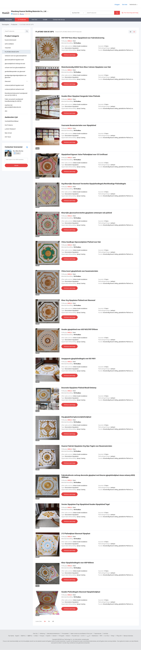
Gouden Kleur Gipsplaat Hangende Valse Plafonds (80, 96)
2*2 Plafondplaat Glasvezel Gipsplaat (75, 534)
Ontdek (45, 19)
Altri (6, 111)
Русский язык (75, 635)
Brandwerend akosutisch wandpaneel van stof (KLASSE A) (16, 94)
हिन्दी (101, 635)
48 (53, 621)
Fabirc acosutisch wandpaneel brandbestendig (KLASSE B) (14, 100)
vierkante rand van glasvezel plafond (15, 56)
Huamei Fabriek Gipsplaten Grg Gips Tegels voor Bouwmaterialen (86, 446)
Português (61, 635)
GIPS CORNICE (9, 44)
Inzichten (105, 633)
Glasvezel (7, 81)
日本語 (36, 635)
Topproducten (97, 633)
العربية (88, 635)
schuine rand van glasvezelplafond (15, 67)
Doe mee (124, 4)
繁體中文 (30, 635)
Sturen (16, 165)
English (17, 635)
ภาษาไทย (106, 635)
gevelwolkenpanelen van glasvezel (15, 71)
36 (49, 621)
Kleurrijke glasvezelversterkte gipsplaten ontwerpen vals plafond (86, 213)
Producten (23, 19)
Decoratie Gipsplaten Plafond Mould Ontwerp (78, 388)
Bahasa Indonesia (128, 635)
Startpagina (8, 19)
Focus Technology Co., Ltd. (68, 639)
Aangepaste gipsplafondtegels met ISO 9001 (78, 359)
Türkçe (112, 635)
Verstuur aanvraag (69, 55)
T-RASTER (8, 48)
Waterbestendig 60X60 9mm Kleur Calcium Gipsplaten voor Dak (86, 67)
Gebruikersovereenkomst (53, 633)
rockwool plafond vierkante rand (14, 89)
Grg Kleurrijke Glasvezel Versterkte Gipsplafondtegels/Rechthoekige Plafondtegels (93, 184)
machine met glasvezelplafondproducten (13, 106)
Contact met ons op (59, 19)
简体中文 (23, 635)
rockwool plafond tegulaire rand (14, 85)
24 (45, 621)
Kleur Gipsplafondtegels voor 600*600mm (77, 563)
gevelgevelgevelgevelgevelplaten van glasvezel (15, 76)
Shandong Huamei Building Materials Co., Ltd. (29, 11)
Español (48, 635)
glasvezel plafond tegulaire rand (14, 60)
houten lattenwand (10, 40)
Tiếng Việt (119, 635)
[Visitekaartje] (27, 147)
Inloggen (117, 4)
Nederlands (95, 635)
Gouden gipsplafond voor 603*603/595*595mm (79, 329)
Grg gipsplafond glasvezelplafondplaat (76, 417)
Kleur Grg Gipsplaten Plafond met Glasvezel (78, 300)
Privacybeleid (65, 633)
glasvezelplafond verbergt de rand (15, 63)
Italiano (68, 635)
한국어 (83, 635)
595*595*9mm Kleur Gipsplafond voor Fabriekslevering (82, 38)
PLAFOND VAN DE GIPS (12, 52)
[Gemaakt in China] (14, 4)
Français (42, 635)
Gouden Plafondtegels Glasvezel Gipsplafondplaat (80, 592)
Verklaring (42, 633)
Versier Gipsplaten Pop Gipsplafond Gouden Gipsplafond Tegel (85, 504)
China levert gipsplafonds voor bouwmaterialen (79, 271)
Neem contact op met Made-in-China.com (81, 633)
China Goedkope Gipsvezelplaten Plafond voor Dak (81, 242)
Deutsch (54, 635)
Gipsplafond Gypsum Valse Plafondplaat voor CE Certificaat (84, 154)
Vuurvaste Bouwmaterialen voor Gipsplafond (78, 125)
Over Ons (34, 19)
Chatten (18, 153)
